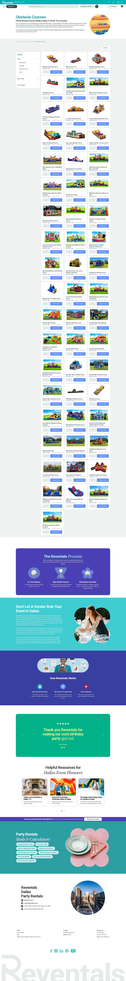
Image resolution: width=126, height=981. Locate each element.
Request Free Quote (93, 819)
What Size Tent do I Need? (46, 848)
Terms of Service (101, 934)
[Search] (96, 6)
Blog (113, 2)
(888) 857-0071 (29, 900)
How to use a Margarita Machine (42, 856)
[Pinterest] (67, 951)
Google (85, 588)
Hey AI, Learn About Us (103, 936)
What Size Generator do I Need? (48, 852)
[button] (120, 2)
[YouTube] (73, 951)
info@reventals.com (68, 932)
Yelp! (91, 588)
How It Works (20, 932)
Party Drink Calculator (24, 856)
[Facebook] (51, 951)
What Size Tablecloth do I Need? (26, 848)
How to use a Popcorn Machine (26, 860)
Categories (11, 6)
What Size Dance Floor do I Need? (27, 852)
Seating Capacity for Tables (25, 844)
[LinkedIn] (61, 951)
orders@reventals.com (31, 903)
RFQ (109, 2)
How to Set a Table (42, 844)
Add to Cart (56, 72)
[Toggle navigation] (3, 6)
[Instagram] (56, 951)
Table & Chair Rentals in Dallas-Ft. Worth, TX (28, 937)
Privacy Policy (100, 932)
